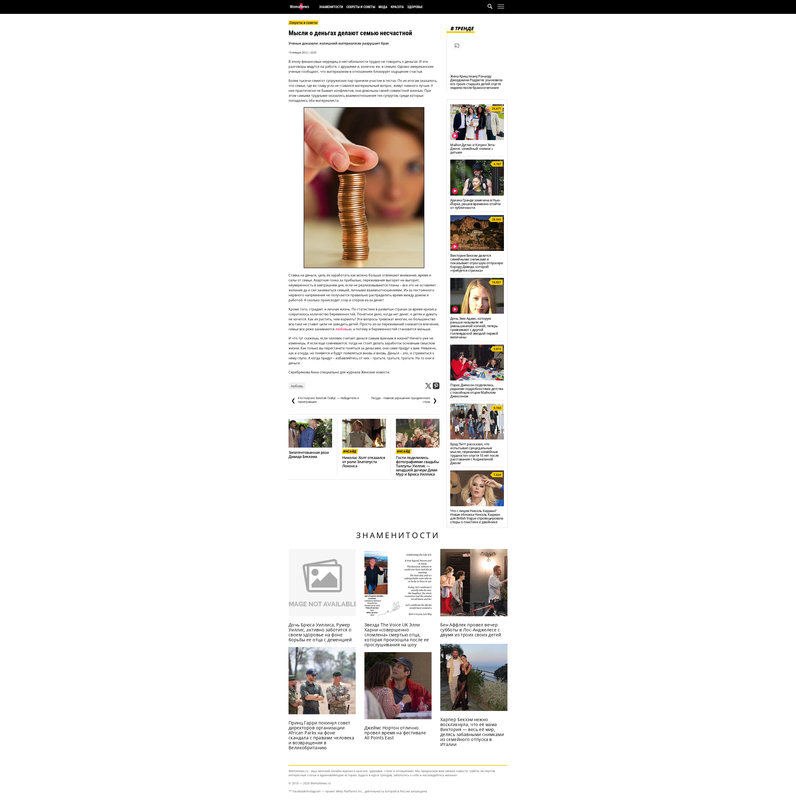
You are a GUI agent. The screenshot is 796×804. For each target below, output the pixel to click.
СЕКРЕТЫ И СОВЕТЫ (360, 7)
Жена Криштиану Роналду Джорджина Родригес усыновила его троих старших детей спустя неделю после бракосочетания (476, 82)
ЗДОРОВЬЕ (415, 7)
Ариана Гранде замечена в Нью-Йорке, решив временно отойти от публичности (475, 204)
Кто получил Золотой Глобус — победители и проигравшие (325, 400)
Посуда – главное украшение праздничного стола (404, 400)
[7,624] (477, 505)
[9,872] (477, 379)
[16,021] (477, 312)
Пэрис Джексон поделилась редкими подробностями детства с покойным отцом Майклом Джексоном (476, 390)
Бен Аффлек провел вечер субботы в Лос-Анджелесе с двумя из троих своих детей (470, 630)
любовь (342, 329)
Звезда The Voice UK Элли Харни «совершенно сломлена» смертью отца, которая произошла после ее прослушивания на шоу (396, 635)
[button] (493, 7)
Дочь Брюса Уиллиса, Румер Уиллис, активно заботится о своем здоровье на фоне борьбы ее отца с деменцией (320, 632)
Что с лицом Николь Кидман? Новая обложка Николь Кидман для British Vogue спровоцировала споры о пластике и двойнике (476, 516)
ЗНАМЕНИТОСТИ (331, 7)
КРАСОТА (397, 7)
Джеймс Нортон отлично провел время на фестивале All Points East (395, 733)
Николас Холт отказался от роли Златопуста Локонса (363, 461)
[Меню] (501, 6)
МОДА (383, 7)
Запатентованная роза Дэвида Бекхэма (309, 454)
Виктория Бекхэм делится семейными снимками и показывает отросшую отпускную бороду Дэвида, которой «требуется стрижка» (476, 263)
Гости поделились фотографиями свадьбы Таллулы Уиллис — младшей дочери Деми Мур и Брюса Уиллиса (417, 466)
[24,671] (477, 139)
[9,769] (477, 438)
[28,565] (477, 249)
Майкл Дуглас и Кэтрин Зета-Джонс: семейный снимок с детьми (472, 149)
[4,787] (477, 194)
